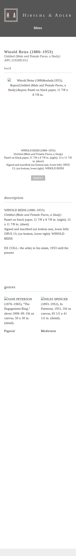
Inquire (38, 177)
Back (7, 68)
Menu (38, 28)
